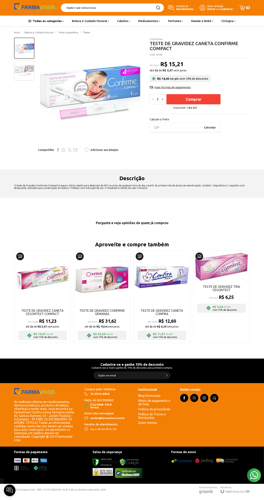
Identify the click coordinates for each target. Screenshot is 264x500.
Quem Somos (147, 422)
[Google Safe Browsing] (129, 462)
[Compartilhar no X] (70, 150)
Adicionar (49, 318)
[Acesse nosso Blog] (214, 398)
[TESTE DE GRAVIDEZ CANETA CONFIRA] (162, 297)
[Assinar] (167, 375)
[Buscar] (158, 7)
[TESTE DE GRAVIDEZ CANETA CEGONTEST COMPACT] (42, 297)
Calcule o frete (159, 119)
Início (17, 32)
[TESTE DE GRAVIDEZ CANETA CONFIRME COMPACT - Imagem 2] (24, 70)
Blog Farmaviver (149, 395)
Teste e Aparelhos (68, 32)
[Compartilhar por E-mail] (75, 150)
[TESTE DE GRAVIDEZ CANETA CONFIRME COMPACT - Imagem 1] (24, 48)
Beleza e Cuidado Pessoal (39, 32)
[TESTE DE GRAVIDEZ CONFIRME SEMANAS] (102, 297)
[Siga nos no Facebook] (184, 398)
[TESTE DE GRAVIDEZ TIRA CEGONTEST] (221, 297)
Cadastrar (226, 9)
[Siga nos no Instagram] (204, 398)
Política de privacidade (154, 409)
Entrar (211, 9)
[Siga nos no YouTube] (194, 398)
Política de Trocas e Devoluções (152, 415)
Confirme (156, 39)
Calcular (210, 127)
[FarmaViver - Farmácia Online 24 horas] (35, 7)
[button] (24, 48)
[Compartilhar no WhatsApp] (64, 150)
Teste (86, 32)
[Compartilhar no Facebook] (58, 150)
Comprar (193, 99)
